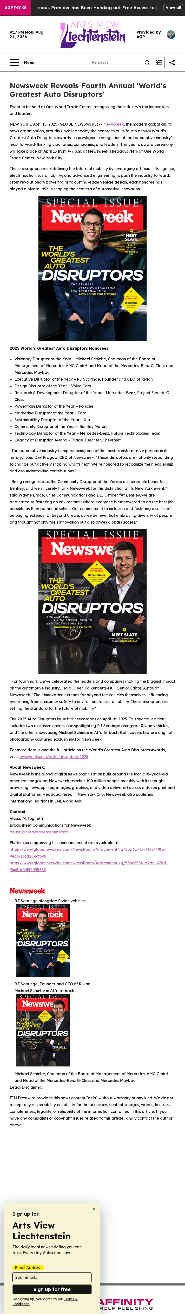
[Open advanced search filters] (159, 62)
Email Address (28, 1267)
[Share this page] (172, 62)
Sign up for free (52, 1289)
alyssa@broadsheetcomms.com (39, 832)
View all (173, 7)
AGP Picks (15, 7)
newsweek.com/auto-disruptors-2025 (53, 756)
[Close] (94, 1209)
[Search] (147, 62)
